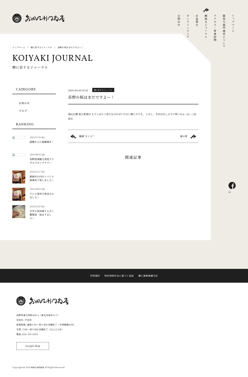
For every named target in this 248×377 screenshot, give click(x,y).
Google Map (32, 346)
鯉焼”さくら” (86, 136)
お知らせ (24, 103)
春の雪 (183, 136)
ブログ (23, 111)
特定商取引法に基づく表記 (119, 275)
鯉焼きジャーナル (206, 26)
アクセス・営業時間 (215, 28)
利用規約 (95, 275)
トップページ (233, 23)
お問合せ (179, 20)
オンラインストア (188, 26)
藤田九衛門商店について (224, 31)
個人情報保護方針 (148, 275)
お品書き (197, 20)
